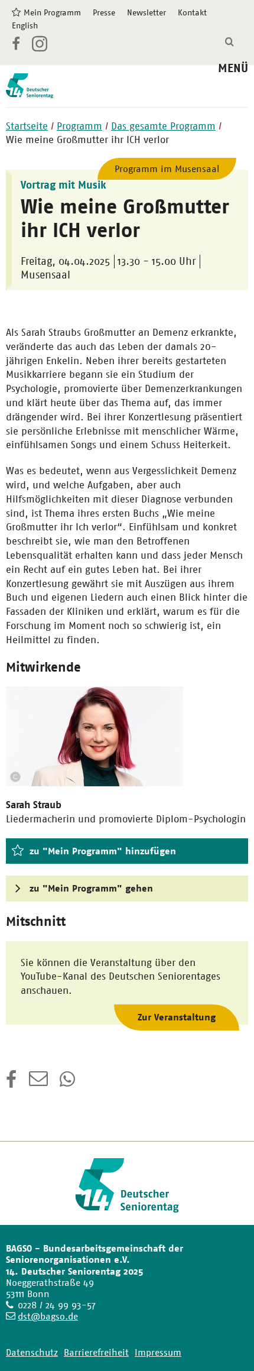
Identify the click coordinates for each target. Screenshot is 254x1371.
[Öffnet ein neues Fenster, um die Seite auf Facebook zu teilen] (11, 1083)
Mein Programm (52, 12)
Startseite (27, 126)
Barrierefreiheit (96, 1352)
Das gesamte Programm (163, 126)
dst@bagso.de (48, 1316)
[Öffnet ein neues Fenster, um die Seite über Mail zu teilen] (38, 1083)
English (25, 25)
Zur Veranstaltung (177, 1017)
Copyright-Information (15, 776)
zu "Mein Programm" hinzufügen (103, 851)
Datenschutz (32, 1352)
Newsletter (146, 12)
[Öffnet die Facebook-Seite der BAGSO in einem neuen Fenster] (16, 45)
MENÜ (233, 68)
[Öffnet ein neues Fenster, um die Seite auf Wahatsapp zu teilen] (68, 1083)
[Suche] (229, 42)
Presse (104, 12)
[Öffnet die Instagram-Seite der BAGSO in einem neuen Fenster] (41, 48)
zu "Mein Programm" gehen (91, 888)
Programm (79, 126)
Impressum (158, 1352)
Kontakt (192, 12)
